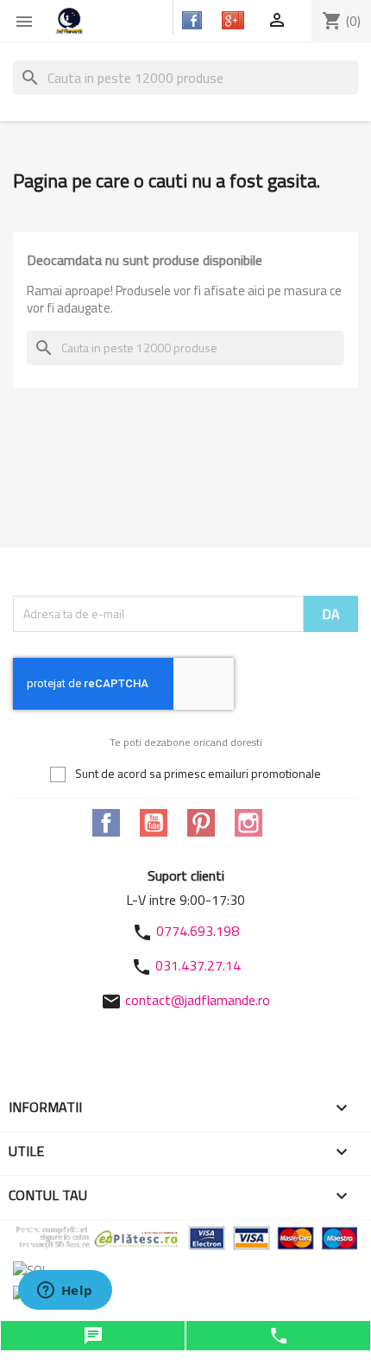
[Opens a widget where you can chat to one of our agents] (64, 1291)
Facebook (106, 823)
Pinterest (201, 823)
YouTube (153, 823)
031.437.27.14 (198, 965)
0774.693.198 (197, 930)
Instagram (248, 823)
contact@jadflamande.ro (197, 999)
